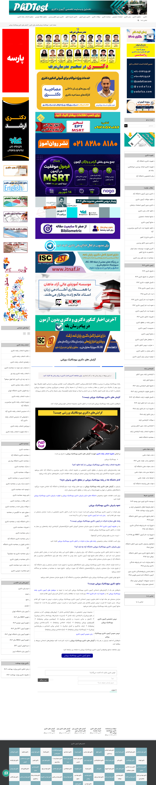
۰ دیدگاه (107, 735)
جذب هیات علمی (148, 455)
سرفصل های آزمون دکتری (143, 339)
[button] (138, 20)
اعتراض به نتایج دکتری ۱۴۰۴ (144, 277)
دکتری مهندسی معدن (109, 777)
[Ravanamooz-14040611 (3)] (77, 134)
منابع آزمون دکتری (147, 222)
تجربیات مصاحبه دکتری (21, 527)
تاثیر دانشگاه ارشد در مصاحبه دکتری (17, 521)
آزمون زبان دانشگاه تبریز (21, 651)
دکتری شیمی (35, 760)
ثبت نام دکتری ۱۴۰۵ (147, 294)
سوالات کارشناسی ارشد (146, 420)
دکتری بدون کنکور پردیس (144, 243)
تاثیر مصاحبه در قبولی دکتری (19, 559)
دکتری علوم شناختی (57, 769)
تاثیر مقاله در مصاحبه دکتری (19, 501)
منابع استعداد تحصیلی (146, 216)
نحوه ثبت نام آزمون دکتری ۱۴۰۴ (143, 305)
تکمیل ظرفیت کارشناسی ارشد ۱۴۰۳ (142, 391)
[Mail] (24, 333)
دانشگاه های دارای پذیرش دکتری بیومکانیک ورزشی (79, 495)
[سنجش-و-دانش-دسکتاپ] (77, 112)
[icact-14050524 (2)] (77, 331)
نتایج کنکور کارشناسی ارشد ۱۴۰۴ (143, 386)
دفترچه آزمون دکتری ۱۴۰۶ (108, 526)
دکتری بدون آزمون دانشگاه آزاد (143, 193)
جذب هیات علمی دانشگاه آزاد (144, 466)
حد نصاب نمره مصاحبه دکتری (19, 565)
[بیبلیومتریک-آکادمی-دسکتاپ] (77, 218)
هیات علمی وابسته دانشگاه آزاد (143, 483)
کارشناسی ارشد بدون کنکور (145, 374)
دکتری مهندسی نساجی (25, 777)
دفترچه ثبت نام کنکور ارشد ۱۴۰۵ (143, 408)
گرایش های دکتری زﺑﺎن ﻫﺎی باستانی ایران (77, 730)
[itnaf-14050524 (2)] (77, 252)
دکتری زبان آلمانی (14, 777)
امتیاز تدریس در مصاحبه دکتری (18, 478)
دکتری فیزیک (88, 769)
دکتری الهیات (141, 760)
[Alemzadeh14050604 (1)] (77, 273)
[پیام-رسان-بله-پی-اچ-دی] (77, 316)
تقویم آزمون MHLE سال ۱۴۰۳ (19, 640)
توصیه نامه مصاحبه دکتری (20, 489)
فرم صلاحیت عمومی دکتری (20, 571)
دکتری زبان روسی (14, 769)
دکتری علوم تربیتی (35, 752)
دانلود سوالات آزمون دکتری (144, 199)
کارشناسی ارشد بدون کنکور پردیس (142, 426)
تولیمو (27, 605)
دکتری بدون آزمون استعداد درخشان (141, 205)
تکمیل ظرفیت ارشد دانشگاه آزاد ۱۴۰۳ (141, 397)
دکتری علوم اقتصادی (130, 752)
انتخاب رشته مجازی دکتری (20, 385)
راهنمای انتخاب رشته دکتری (19, 362)
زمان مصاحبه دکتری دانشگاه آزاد (18, 538)
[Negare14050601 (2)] (77, 197)
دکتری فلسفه (46, 752)
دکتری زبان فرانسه (14, 760)
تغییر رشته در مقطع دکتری (145, 322)
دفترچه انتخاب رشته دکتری (105, 454)
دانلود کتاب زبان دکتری (145, 211)
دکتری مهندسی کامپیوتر (46, 777)
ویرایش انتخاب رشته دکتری (20, 426)
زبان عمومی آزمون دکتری (84, 634)
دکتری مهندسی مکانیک (130, 777)
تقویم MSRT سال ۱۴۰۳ (21, 617)
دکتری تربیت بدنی (88, 760)
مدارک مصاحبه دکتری (22, 466)
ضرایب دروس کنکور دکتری (143, 345)
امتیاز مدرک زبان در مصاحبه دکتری (17, 483)
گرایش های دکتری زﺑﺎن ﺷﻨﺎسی (61, 730)
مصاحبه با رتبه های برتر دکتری (143, 258)
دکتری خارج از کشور (146, 237)
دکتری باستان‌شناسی (99, 760)
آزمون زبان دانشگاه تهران (20, 611)
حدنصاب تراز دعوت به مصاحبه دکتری (16, 368)
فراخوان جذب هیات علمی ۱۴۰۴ (144, 461)
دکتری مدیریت (78, 752)
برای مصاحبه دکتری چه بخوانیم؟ (18, 553)
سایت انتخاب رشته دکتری (20, 396)
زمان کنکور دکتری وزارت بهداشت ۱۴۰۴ (16, 669)
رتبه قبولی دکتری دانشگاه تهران (18, 390)
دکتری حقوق (99, 752)
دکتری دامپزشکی (14, 752)
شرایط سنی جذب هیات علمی (144, 472)
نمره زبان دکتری (23, 588)
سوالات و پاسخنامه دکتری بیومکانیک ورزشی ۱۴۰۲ (109, 731)
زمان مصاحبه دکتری (22, 533)
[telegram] (77, 239)
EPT (27, 600)
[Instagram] (28, 333)
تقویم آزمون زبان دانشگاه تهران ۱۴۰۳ (17, 634)
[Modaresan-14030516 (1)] (77, 28)
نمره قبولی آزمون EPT (21, 645)
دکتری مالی (119, 760)
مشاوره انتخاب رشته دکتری (20, 350)
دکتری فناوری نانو (25, 769)
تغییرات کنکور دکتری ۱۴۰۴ (145, 317)
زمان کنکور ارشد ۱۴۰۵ (147, 414)
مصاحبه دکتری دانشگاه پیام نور (18, 461)
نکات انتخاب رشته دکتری (20, 356)
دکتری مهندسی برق (46, 769)
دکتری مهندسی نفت (67, 777)
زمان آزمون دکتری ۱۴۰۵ (146, 288)
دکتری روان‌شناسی (130, 760)
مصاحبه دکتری (24, 449)
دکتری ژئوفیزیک (78, 769)
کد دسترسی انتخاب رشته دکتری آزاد (17, 411)
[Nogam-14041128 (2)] (77, 70)
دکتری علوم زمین (46, 760)
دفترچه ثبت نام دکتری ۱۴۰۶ (95, 593)
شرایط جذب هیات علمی (146, 478)
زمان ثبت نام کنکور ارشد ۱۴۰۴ (144, 403)
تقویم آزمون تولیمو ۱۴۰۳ (21, 623)
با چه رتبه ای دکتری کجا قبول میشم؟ (16, 379)
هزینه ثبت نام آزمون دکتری (144, 311)
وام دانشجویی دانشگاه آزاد (145, 176)
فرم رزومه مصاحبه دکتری (21, 495)
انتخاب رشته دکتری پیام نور (20, 373)
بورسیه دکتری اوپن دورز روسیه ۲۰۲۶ (142, 501)
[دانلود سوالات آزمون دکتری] (139, 134)
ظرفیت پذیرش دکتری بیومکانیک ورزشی (47, 495)
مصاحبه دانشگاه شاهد (146, 437)
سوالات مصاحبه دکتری (21, 472)
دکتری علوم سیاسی (88, 752)
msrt (27, 594)
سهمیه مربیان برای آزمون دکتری (143, 356)
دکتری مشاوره (25, 752)
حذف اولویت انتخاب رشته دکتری (16, 432)
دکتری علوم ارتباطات (109, 760)
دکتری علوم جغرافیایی (141, 752)
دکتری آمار (99, 769)
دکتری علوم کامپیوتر (109, 769)
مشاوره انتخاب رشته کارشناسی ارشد (142, 431)
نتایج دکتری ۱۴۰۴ (148, 271)
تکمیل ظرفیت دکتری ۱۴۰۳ (145, 282)
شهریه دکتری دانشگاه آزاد (145, 161)
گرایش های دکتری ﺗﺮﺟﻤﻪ (47, 730)
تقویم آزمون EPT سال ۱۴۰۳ (20, 628)
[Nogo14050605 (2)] (77, 155)
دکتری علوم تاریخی (119, 752)
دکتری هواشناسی (68, 769)
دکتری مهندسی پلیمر (99, 777)
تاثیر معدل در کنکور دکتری (145, 351)
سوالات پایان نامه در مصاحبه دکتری (17, 506)
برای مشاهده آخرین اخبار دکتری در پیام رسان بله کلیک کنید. (62, 375)
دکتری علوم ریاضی (119, 769)
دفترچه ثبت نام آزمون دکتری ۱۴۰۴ (142, 299)
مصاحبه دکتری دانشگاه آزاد (20, 455)
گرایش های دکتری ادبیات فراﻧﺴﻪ (95, 730)
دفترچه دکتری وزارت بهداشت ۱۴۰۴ (18, 675)
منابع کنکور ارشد (148, 380)
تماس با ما (139, 602)
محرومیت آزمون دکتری (146, 328)
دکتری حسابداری (68, 752)
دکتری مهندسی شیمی (57, 777)
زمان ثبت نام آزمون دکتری (96, 515)
